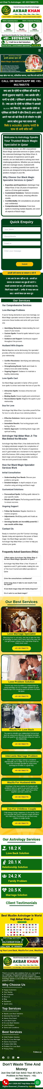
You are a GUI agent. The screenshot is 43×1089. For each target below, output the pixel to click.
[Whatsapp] (37, 1082)
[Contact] (5, 1082)
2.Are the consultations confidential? (18, 578)
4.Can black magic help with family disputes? (21, 589)
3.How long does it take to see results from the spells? (20, 584)
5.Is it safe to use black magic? (15, 593)
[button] (39, 50)
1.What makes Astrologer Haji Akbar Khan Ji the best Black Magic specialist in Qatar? (20, 558)
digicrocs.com (34, 1086)
